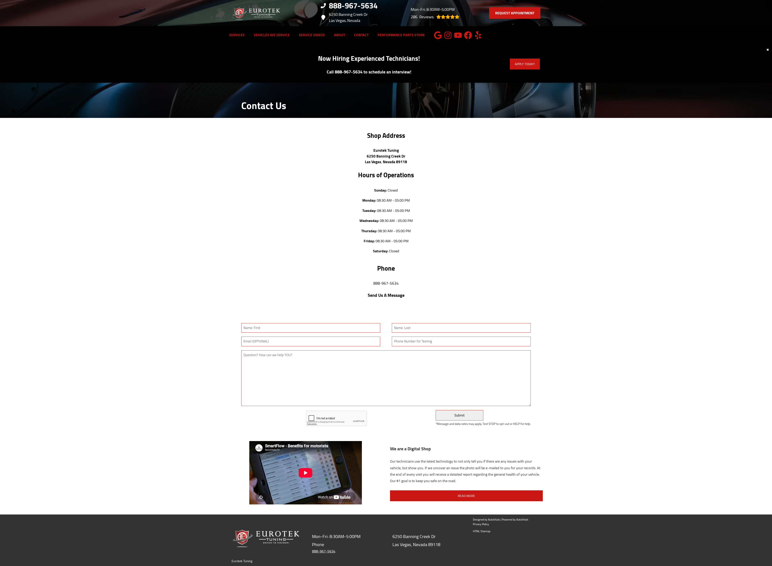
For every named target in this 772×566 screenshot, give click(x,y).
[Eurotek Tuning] (256, 13)
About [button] (339, 35)
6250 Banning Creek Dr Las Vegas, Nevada (348, 17)
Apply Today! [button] (525, 64)
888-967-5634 (386, 283)
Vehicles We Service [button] (272, 35)
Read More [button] (466, 496)
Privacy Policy (481, 524)
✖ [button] (767, 50)
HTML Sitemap (481, 531)
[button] (438, 35)
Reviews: (422, 17)
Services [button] (237, 35)
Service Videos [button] (312, 35)
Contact (361, 35)
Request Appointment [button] (514, 13)
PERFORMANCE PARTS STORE (401, 35)
